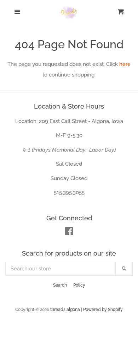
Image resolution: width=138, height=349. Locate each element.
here (125, 64)
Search (60, 285)
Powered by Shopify (103, 309)
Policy (79, 285)
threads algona (65, 309)
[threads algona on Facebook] (69, 232)
